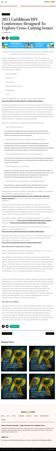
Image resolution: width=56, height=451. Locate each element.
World (36, 416)
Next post (50, 333)
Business (29, 416)
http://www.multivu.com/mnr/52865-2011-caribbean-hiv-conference (22, 101)
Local (8, 416)
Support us (14, 38)
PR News (6, 14)
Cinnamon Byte (51, 449)
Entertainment (44, 416)
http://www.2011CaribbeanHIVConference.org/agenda (34, 220)
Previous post (7, 333)
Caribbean (21, 416)
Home (2, 416)
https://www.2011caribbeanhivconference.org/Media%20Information (23, 231)
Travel (14, 416)
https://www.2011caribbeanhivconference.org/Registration (28, 223)
